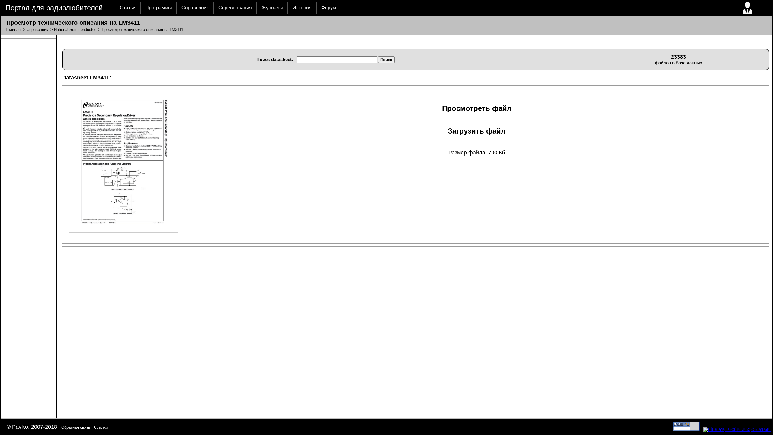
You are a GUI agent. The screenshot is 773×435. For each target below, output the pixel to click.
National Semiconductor (75, 29)
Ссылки (101, 427)
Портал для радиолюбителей (54, 8)
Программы (158, 7)
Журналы (272, 7)
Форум (328, 7)
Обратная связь (75, 427)
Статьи (128, 7)
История (302, 7)
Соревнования (235, 7)
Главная (13, 29)
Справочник (195, 7)
